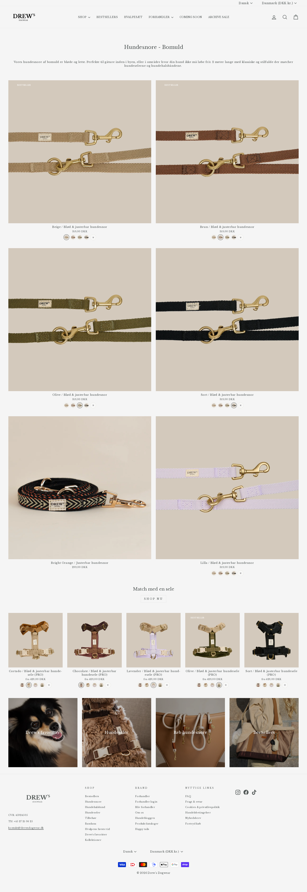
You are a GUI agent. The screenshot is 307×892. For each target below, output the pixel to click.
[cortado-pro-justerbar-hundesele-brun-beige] (29, 685)
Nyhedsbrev (193, 818)
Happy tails (142, 829)
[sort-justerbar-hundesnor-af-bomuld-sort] (86, 237)
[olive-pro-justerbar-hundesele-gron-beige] (42, 685)
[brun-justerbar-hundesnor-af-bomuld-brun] (73, 237)
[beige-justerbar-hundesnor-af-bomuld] (66, 237)
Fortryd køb (193, 823)
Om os (139, 812)
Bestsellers (92, 796)
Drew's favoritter (96, 834)
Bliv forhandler (145, 807)
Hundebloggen (145, 818)
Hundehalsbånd (95, 807)
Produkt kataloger (147, 823)
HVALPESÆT (133, 17)
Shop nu (153, 598)
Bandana (90, 823)
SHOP (82, 17)
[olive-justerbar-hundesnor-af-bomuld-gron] (80, 237)
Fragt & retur (193, 801)
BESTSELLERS (107, 17)
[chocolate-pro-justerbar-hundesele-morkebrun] (22, 685)
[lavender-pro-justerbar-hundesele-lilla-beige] (35, 685)
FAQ (188, 796)
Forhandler (142, 796)
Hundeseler (92, 812)
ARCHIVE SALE (218, 17)
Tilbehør (90, 818)
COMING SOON (191, 17)
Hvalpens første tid (97, 829)
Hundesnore (93, 801)
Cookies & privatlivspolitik (202, 807)
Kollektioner (93, 839)
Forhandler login (146, 801)
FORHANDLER (159, 17)
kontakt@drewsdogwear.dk (26, 827)
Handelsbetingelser (198, 812)
